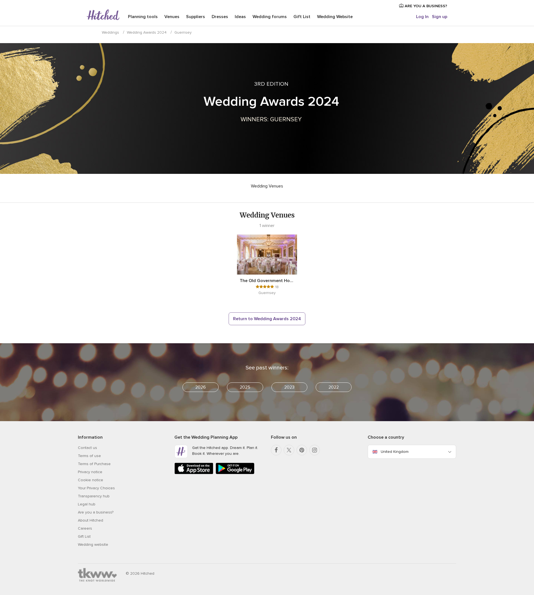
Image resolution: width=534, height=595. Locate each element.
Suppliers (195, 16)
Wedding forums (270, 16)
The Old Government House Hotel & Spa (267, 280)
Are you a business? (95, 512)
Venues (171, 16)
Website (335, 16)
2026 (200, 387)
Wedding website (93, 544)
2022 (333, 387)
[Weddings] (103, 15)
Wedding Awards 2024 (147, 32)
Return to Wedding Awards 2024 (267, 319)
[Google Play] (235, 473)
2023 (289, 387)
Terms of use (89, 455)
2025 (245, 387)
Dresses (220, 16)
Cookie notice (90, 480)
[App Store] (193, 473)
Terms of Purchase (94, 463)
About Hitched (90, 520)
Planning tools (143, 16)
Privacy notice (90, 472)
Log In (422, 16)
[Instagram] (314, 450)
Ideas (240, 16)
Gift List (301, 16)
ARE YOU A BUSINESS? (425, 6)
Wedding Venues (267, 186)
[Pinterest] (301, 450)
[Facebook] (276, 450)
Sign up (439, 16)
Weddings (110, 32)
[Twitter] (289, 450)
